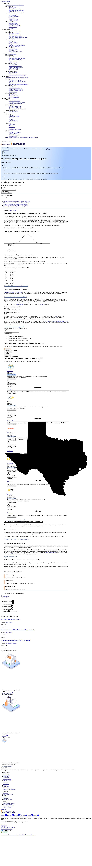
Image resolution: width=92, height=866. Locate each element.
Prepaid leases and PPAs (14, 25)
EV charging (26, 148)
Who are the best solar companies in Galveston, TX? (15, 204)
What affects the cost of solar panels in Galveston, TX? (15, 203)
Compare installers (13, 20)
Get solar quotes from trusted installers (15, 5)
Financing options (13, 23)
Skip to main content (5, 1)
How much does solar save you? (16, 12)
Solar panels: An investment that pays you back (14, 206)
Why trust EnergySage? (6, 192)
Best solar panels (13, 15)
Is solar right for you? (14, 11)
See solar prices (4, 191)
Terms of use (3, 825)
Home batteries (11, 148)
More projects (34, 148)
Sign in (49, 149)
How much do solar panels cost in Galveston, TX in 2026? (16, 201)
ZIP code (3, 187)
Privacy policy (4, 826)
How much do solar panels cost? (16, 10)
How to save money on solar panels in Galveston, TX (15, 205)
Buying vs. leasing (13, 24)
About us (41, 148)
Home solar (3, 148)
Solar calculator (12, 7)
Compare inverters (13, 19)
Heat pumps (19, 148)
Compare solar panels (14, 16)
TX (4, 152)
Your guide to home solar (15, 8)
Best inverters (12, 18)
